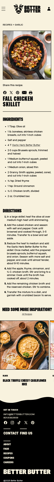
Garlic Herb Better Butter (26, 145)
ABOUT (6, 444)
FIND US (26, 433)
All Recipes (27, 314)
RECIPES (6, 453)
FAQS (6, 448)
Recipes (7, 24)
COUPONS (6, 457)
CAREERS (6, 462)
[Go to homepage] (27, 9)
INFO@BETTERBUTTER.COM (18, 414)
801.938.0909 (10, 417)
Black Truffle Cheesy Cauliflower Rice (24, 382)
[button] (3, 9)
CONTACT (11, 433)
